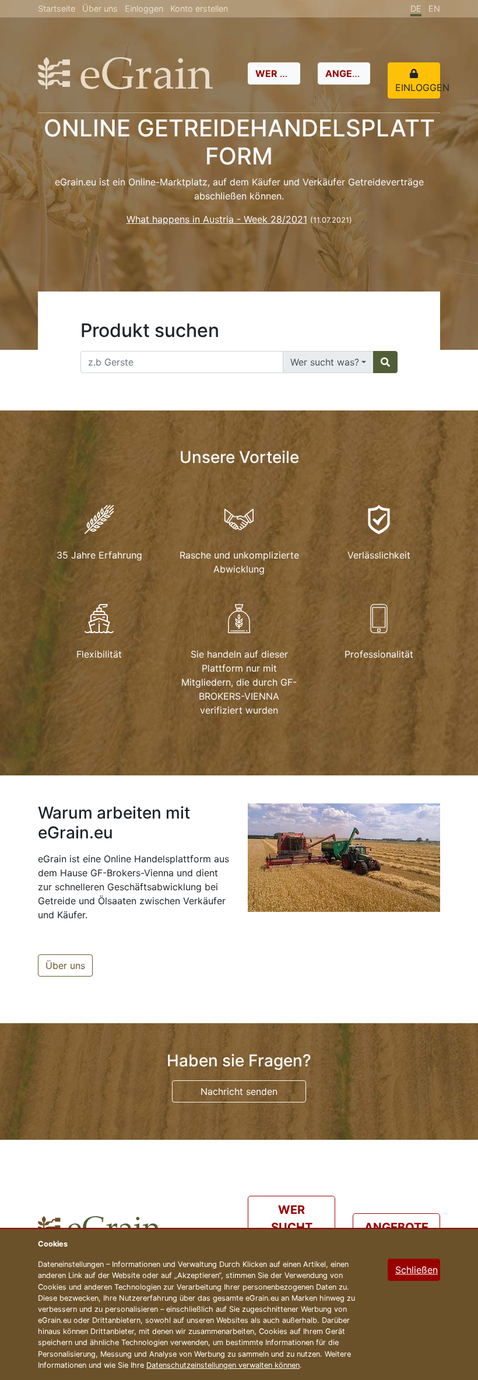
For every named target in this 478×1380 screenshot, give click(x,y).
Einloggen (144, 8)
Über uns (100, 8)
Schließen (416, 1270)
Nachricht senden (239, 1091)
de (415, 9)
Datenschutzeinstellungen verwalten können (223, 1365)
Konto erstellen (199, 8)
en (434, 9)
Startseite (56, 8)
